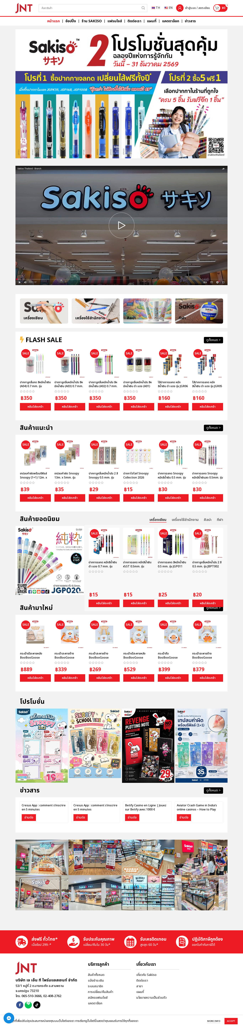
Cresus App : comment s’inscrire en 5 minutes (44, 807)
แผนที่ (140, 992)
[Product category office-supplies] (96, 311)
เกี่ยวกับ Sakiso (146, 975)
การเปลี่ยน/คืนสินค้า (100, 992)
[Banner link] (121, 93)
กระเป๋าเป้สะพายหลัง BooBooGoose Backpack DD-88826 (136, 657)
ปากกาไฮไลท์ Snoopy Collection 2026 (136, 475)
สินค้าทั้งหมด (96, 975)
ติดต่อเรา (142, 980)
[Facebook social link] (19, 1004)
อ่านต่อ (28, 817)
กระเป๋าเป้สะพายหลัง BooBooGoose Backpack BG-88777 (33, 657)
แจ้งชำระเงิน (96, 980)
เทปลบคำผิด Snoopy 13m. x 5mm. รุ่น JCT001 (66, 477)
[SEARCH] (143, 8)
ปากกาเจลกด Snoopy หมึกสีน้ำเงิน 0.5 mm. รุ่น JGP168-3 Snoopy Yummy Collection (172, 479)
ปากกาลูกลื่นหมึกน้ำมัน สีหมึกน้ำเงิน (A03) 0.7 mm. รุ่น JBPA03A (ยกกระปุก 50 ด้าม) (68, 388)
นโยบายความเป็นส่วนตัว (151, 997)
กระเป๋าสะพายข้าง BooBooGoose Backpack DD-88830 (205, 657)
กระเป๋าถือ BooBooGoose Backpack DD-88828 (171, 657)
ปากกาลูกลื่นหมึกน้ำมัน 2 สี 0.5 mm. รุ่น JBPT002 (206, 564)
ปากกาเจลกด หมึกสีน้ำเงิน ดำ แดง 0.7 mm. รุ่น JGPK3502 (103, 566)
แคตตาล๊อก (95, 1003)
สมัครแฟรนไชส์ (98, 997)
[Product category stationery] (44, 311)
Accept (231, 1021)
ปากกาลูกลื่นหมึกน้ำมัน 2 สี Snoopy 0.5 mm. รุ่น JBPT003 (103, 477)
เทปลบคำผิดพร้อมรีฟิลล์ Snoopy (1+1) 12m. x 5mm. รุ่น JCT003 (33, 477)
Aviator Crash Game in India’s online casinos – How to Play (197, 807)
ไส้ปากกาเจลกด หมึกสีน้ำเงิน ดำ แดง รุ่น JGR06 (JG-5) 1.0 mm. (173, 386)
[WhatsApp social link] (28, 1004)
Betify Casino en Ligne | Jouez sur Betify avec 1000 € (145, 807)
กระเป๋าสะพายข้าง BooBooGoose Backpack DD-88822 (102, 657)
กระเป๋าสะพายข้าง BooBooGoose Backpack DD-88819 (67, 657)
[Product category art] (147, 311)
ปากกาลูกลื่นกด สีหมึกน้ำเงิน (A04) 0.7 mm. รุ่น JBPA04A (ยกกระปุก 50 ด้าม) (35, 388)
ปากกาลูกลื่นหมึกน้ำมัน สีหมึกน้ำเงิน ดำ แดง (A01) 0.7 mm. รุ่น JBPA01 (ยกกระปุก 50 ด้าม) (138, 388)
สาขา (139, 986)
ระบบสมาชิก (95, 986)
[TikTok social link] (36, 1004)
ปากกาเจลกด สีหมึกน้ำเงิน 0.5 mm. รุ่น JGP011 (172, 564)
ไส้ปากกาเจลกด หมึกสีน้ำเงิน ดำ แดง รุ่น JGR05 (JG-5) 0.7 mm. (207, 386)
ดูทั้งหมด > (213, 340)
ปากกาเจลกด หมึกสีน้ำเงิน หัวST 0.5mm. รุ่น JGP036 (137, 566)
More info (213, 1021)
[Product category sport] (199, 311)
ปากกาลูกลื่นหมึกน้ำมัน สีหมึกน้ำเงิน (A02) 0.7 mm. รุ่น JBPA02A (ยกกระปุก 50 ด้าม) (103, 388)
